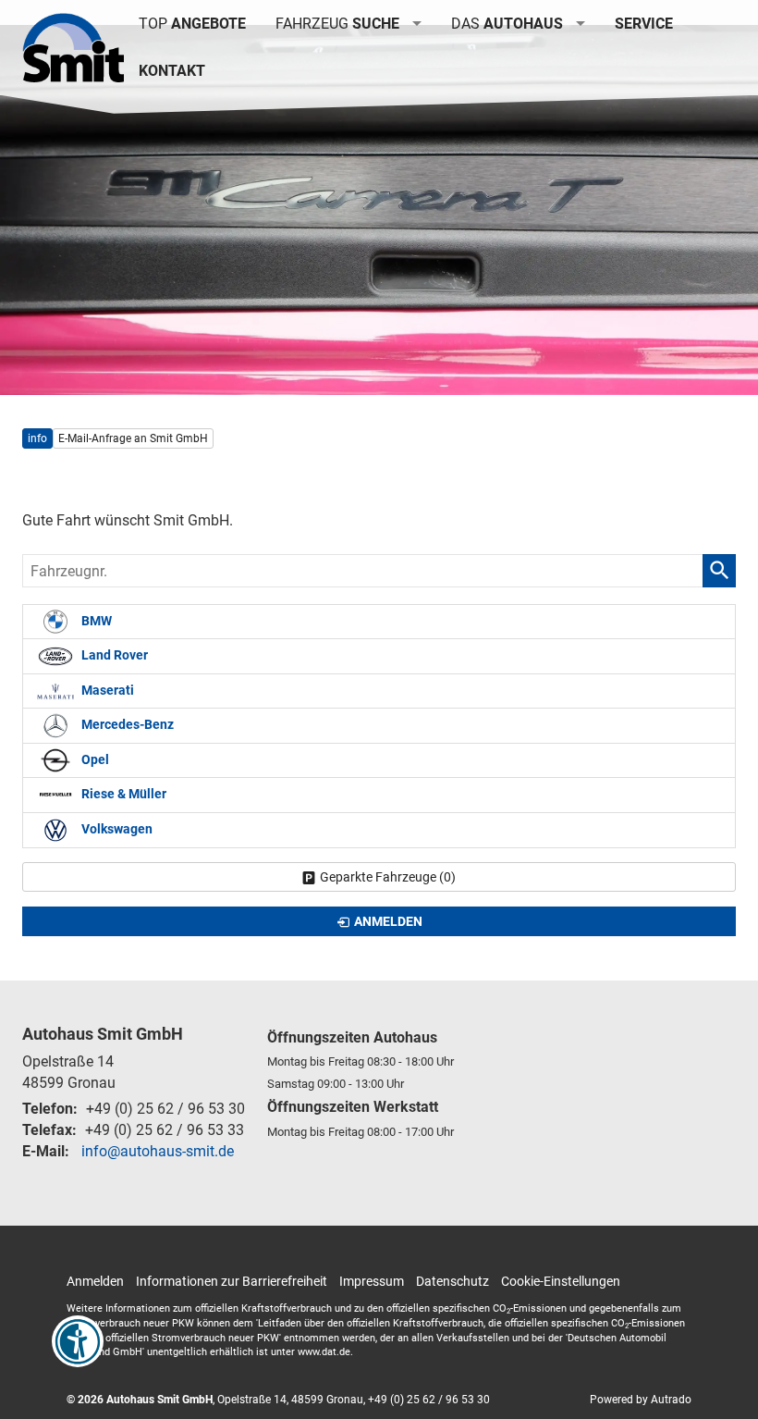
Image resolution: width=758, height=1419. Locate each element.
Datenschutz (452, 1281)
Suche (337, 23)
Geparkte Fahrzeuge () (388, 877)
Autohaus (507, 23)
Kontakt (172, 71)
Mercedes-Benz (126, 725)
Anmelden (95, 1281)
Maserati (106, 690)
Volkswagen (116, 829)
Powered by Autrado (640, 1399)
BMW (95, 621)
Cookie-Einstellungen (560, 1281)
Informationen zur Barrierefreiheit (231, 1281)
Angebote (192, 23)
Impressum (371, 1281)
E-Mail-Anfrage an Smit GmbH (133, 438)
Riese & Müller (122, 794)
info (37, 438)
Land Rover (113, 655)
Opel (94, 760)
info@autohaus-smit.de (157, 1151)
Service (644, 23)
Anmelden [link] (388, 921)
